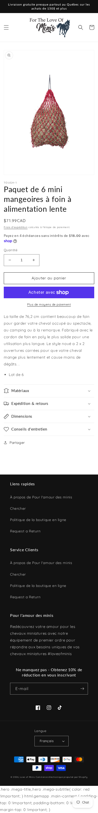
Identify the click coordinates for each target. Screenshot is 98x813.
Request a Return (25, 531)
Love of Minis (27, 777)
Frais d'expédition (16, 227)
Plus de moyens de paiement (49, 304)
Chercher (18, 508)
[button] (6, 27)
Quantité (10, 250)
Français (47, 741)
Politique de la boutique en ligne (38, 520)
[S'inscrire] (82, 689)
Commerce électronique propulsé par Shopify (61, 777)
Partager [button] (17, 442)
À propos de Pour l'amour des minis (41, 497)
